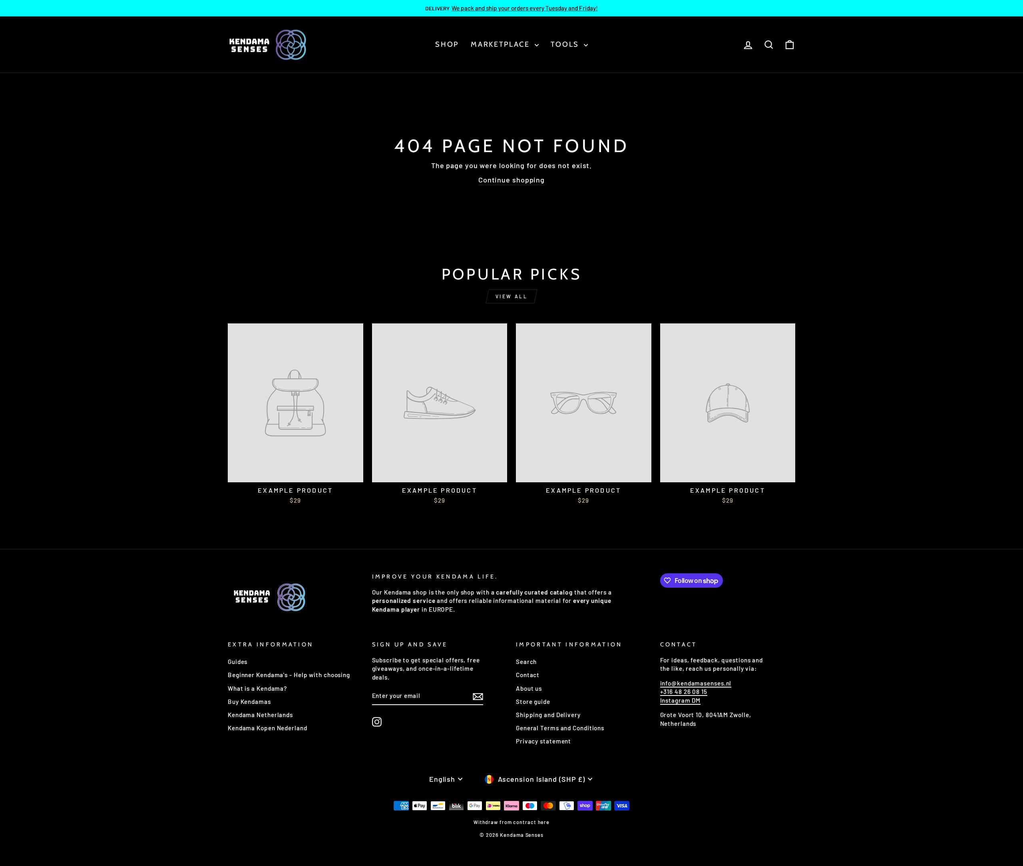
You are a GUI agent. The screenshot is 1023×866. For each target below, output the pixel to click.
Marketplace (501, 44)
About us (529, 688)
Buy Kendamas (249, 701)
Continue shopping (511, 179)
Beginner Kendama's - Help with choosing (289, 674)
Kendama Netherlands (260, 714)
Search (526, 661)
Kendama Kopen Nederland (267, 727)
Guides (237, 661)
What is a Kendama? (257, 688)
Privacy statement (543, 741)
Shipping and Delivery (548, 714)
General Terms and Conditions (560, 727)
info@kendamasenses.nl (696, 683)
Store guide (533, 701)
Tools (566, 44)
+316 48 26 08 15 (683, 691)
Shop (447, 44)
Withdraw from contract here (511, 822)
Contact (527, 674)
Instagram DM (680, 700)
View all (512, 296)
